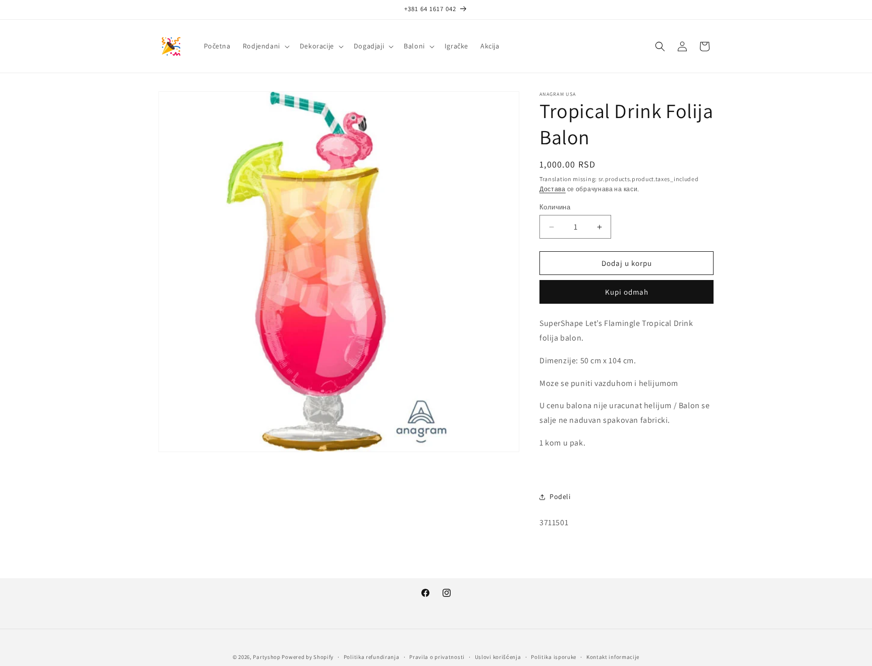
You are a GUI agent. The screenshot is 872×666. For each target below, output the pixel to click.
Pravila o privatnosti (437, 656)
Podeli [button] (560, 496)
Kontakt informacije (612, 656)
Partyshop (266, 656)
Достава (552, 189)
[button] (265, 46)
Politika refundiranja (372, 656)
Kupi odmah (626, 292)
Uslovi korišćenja (498, 656)
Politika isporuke (553, 656)
